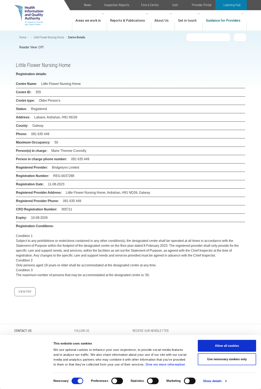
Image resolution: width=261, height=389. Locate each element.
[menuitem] (89, 20)
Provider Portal (201, 5)
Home (22, 37)
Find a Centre (150, 5)
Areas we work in (88, 20)
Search (240, 37)
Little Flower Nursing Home (49, 37)
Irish (175, 5)
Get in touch (187, 20)
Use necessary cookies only (227, 359)
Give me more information (165, 364)
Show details (212, 381)
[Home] (30, 9)
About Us (161, 20)
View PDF (25, 291)
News (87, 5)
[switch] (117, 381)
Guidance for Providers (223, 20)
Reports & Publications (127, 20)
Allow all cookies (227, 345)
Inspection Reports (116, 5)
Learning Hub (232, 5)
